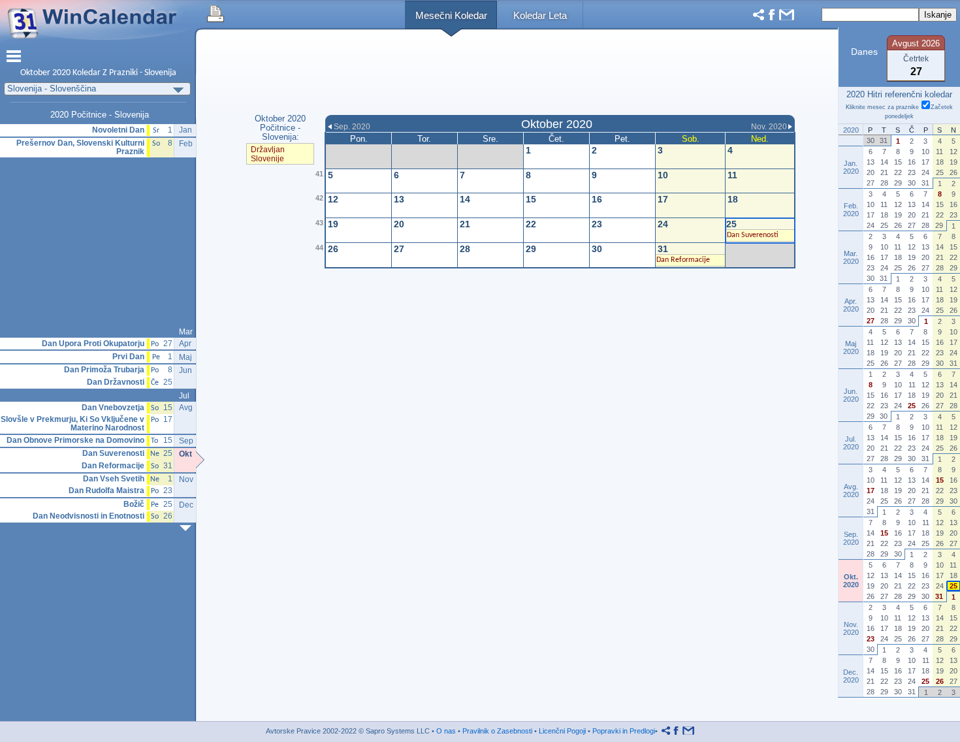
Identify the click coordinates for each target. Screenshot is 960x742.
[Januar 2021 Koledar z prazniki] (188, 528)
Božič (133, 504)
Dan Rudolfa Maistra (106, 491)
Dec (186, 504)
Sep (186, 440)
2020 (61, 73)
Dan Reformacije (113, 466)
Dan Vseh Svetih (113, 479)
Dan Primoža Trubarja (104, 370)
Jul (184, 395)
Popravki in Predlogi (623, 731)
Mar (186, 331)
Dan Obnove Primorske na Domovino (75, 440)
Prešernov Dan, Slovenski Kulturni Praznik (80, 147)
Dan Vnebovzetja (113, 408)
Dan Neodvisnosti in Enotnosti (88, 516)
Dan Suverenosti (113, 453)
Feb (186, 143)
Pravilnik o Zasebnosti (497, 731)
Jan (185, 130)
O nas (446, 731)
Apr (185, 343)
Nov (186, 479)
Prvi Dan (128, 357)
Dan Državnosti (115, 382)
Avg (186, 407)
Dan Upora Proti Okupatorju (93, 344)
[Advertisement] (560, 73)
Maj (185, 357)
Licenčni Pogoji (562, 731)
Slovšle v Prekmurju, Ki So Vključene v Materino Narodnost (72, 423)
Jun (185, 370)
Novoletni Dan (118, 130)
